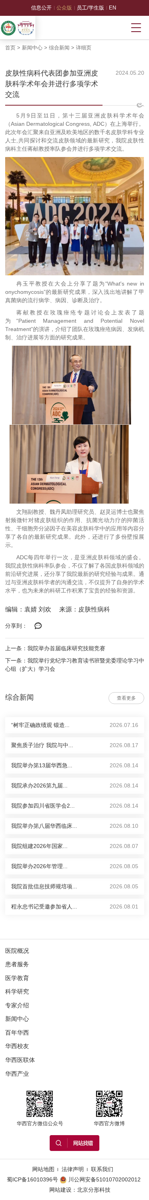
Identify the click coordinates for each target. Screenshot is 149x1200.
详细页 (83, 48)
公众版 (64, 8)
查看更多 (126, 698)
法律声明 (73, 1169)
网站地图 (43, 1169)
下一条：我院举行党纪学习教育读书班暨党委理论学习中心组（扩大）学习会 (74, 664)
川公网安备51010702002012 (104, 1179)
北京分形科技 (93, 1190)
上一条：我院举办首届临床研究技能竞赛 (55, 648)
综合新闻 (59, 48)
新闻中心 (32, 48)
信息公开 (41, 8)
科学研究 (17, 991)
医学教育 (17, 978)
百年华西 (17, 1032)
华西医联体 (20, 1059)
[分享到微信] (38, 626)
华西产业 (17, 1073)
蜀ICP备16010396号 (32, 1179)
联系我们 (102, 1169)
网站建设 (60, 1190)
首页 (10, 48)
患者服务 (17, 964)
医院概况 (17, 950)
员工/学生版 (90, 8)
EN (112, 8)
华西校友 (17, 1046)
